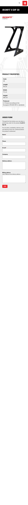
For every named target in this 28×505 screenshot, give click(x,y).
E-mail (4, 148)
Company (5, 154)
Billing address (6, 172)
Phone (4, 141)
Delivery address (7, 161)
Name (4, 134)
